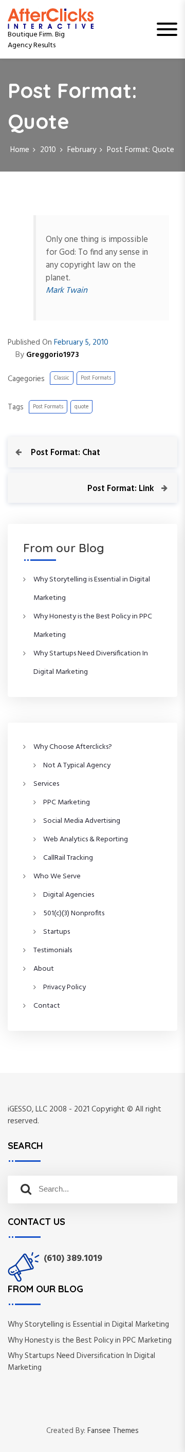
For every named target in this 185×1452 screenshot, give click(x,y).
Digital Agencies (68, 895)
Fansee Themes (113, 1431)
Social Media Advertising (81, 821)
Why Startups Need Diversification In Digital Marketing (81, 1362)
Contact (46, 1006)
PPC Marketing (66, 802)
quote (81, 406)
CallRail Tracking (68, 858)
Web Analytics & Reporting (85, 839)
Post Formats (96, 378)
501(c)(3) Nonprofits (73, 913)
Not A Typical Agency (76, 765)
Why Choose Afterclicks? (72, 747)
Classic (61, 378)
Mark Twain (66, 290)
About (43, 969)
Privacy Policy (64, 987)
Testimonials (52, 950)
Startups (56, 932)
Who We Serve (57, 876)
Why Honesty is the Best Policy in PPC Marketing (90, 1340)
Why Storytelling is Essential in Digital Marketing (88, 1324)
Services (46, 784)
